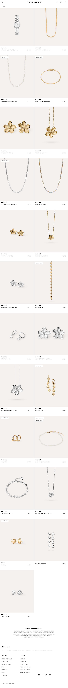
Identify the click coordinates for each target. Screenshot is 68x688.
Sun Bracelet (39, 307)
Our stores (23, 661)
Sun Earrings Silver (40, 563)
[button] (4, 47)
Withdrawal (5, 661)
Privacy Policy (24, 664)
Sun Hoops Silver (6, 359)
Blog (3, 672)
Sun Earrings (39, 410)
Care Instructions (25, 669)
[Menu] (2, 2)
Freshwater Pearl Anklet (42, 462)
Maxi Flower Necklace (41, 153)
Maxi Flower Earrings (7, 153)
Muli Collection (10, 683)
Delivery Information (7, 664)
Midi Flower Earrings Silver (9, 307)
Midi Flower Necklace (41, 256)
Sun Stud (3, 565)
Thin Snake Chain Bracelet (43, 101)
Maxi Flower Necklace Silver (9, 410)
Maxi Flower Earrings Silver (43, 359)
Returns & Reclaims (7, 658)
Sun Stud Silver (5, 616)
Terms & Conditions (25, 667)
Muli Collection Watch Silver (9, 50)
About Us (22, 658)
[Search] (57, 2)
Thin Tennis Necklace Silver (9, 204)
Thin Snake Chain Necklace (43, 50)
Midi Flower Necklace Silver (43, 513)
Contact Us (5, 669)
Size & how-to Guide (25, 672)
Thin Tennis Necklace (41, 204)
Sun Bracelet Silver (6, 513)
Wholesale (4, 675)
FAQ (3, 667)
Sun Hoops (4, 462)
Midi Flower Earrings (7, 256)
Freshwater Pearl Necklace (9, 101)
